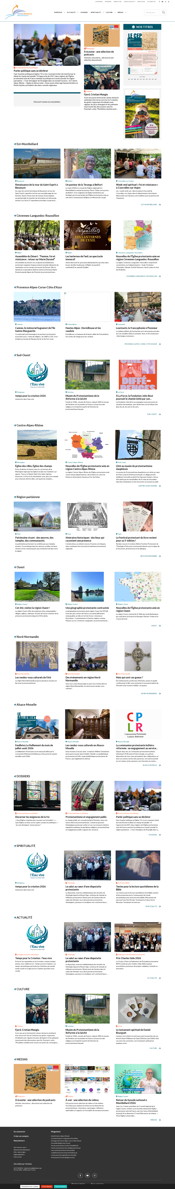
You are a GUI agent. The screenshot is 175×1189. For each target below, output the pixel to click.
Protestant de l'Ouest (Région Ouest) (63, 1157)
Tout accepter (60, 1186)
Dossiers (84, 12)
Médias (120, 12)
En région (58, 12)
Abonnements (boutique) (22, 1150)
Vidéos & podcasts (129, 1)
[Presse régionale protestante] (18, 12)
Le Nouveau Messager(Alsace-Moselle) (63, 1155)
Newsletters (118, 1)
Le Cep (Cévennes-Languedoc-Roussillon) (64, 1138)
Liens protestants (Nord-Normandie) (63, 1150)
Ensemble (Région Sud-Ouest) (60, 1143)
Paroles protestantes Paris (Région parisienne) (65, 1148)
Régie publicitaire (19, 1154)
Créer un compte (21, 1136)
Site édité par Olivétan (23, 1164)
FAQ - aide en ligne (19, 1152)
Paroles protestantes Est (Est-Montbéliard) (64, 1145)
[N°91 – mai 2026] (142, 53)
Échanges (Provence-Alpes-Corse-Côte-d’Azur (66, 1141)
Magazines (108, 1)
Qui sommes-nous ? (20, 1147)
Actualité (71, 12)
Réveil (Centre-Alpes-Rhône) (60, 1136)
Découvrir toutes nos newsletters (47, 102)
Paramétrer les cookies (29, 1186)
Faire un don (141, 1)
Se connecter (151, 1)
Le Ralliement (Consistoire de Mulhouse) (64, 1153)
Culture (109, 12)
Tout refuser (47, 1186)
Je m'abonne (98, 1)
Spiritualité (96, 12)
